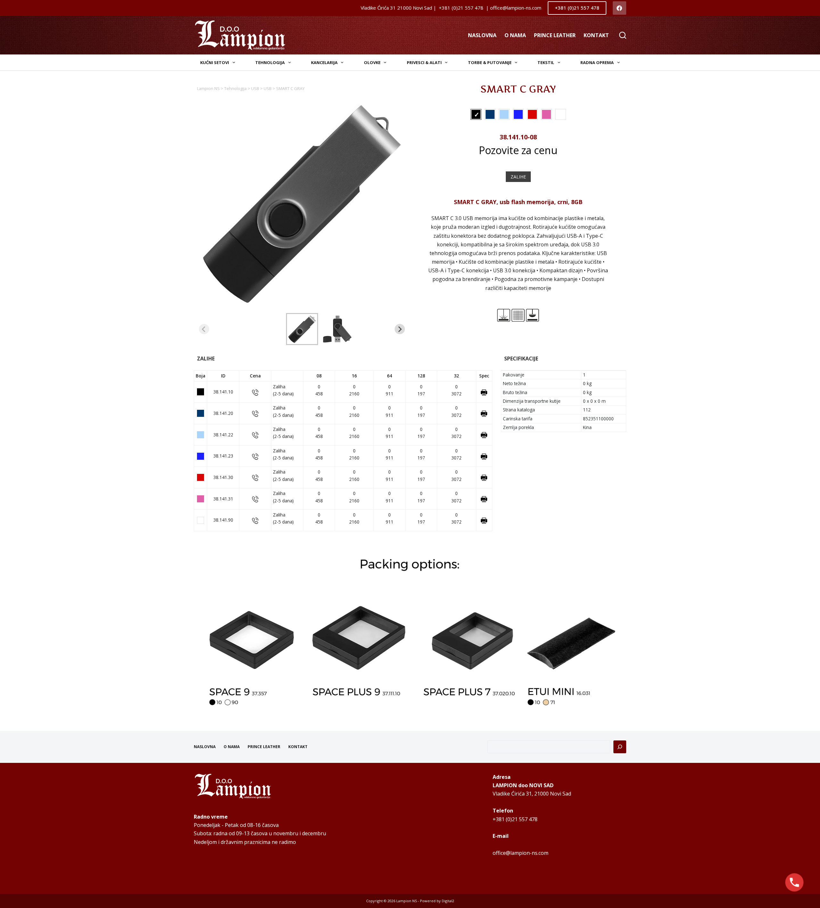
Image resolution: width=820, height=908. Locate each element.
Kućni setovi (214, 62)
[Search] (622, 35)
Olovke (372, 62)
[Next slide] (400, 329)
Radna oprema (597, 62)
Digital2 (448, 900)
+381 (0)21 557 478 (577, 7)
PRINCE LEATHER (555, 35)
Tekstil (545, 62)
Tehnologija (270, 62)
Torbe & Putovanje (490, 62)
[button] (302, 329)
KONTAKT (596, 35)
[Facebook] (620, 8)
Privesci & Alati (424, 62)
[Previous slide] (204, 329)
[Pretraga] (619, 746)
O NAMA (515, 35)
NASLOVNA (482, 35)
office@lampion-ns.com (520, 852)
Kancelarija (324, 62)
